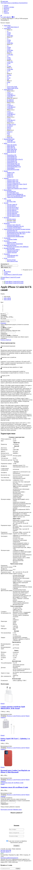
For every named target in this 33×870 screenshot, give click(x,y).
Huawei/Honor (7, 190)
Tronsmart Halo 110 (12, 230)
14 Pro (8, 48)
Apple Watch (7, 25)
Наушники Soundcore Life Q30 (15, 226)
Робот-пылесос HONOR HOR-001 (16, 195)
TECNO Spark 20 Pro (12, 211)
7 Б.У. (8, 134)
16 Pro (8, 34)
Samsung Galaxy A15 (12, 179)
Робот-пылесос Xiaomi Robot (15, 243)
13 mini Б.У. (10, 105)
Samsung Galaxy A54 (12, 187)
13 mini (9, 59)
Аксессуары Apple (12, 86)
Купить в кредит (5, 329)
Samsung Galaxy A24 (12, 181)
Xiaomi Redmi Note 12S (13, 163)
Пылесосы (7, 241)
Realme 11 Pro (10, 172)
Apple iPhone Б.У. (8, 89)
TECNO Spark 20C (12, 213)
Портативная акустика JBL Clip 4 (16, 233)
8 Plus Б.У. (9, 131)
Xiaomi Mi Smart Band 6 (13, 165)
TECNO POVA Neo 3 (13, 207)
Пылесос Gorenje (11, 242)
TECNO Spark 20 (11, 210)
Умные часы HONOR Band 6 (15, 197)
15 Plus (9, 40)
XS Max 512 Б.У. (11, 124)
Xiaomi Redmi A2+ (12, 158)
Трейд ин (6, 10)
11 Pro (8, 70)
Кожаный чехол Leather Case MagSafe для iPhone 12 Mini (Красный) (15, 771)
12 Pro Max (10, 62)
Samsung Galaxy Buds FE (14, 225)
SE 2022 (9, 51)
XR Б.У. (9, 127)
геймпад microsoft (12, 252)
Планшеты (7, 254)
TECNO (6, 203)
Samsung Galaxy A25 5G (13, 182)
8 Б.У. (8, 133)
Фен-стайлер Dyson (12, 261)
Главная (6, 5)
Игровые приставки (9, 248)
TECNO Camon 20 (12, 204)
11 (7, 72)
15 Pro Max (10, 43)
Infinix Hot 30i (11, 146)
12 (7, 64)
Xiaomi (6, 153)
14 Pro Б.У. (10, 96)
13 (7, 56)
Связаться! (4, 333)
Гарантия (6, 12)
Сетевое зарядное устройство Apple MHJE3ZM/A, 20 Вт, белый (13, 707)
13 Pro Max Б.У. (11, 107)
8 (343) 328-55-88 (6, 850)
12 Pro (8, 63)
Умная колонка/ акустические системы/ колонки (17, 229)
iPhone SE (9, 137)
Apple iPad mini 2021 (12, 255)
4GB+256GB (7, 299)
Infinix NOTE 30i (11, 150)
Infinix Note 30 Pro (12, 149)
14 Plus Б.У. (10, 94)
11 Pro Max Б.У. (11, 120)
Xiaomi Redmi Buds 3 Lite (14, 166)
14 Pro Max (10, 50)
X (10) (8, 78)
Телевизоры (7, 238)
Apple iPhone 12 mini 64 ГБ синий (13, 274)
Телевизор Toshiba (12, 239)
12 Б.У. (9, 111)
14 (7, 46)
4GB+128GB (7, 298)
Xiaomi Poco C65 (11, 155)
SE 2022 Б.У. (10, 101)
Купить (18, 868)
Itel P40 (9, 200)
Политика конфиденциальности (9, 857)
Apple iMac (10, 140)
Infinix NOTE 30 (11, 152)
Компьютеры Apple (9, 139)
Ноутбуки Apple (11, 222)
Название (16, 825)
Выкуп (6, 11)
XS (8, 76)
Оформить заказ (17, 809)
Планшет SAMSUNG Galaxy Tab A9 (17, 184)
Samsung (6, 178)
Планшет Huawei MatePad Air (15, 194)
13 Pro (8, 57)
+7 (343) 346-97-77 (7, 17)
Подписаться (4, 804)
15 (7, 38)
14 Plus (9, 47)
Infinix (5, 143)
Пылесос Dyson (11, 259)
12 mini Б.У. (10, 112)
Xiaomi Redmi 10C (12, 161)
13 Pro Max (10, 54)
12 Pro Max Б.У (11, 114)
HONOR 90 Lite (11, 191)
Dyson (5, 258)
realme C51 (10, 175)
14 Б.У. (9, 92)
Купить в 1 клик (11, 715)
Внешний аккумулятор (10, 245)
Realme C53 (10, 177)
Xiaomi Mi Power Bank (13, 169)
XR (8, 79)
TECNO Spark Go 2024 (13, 216)
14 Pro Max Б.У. (11, 95)
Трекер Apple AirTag (12, 88)
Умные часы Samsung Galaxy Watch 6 (17, 188)
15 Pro (8, 41)
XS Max (9, 75)
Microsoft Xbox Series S (13, 249)
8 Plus (8, 82)
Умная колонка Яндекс (13, 235)
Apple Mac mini (11, 142)
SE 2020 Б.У (10, 99)
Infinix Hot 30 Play (12, 144)
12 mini (9, 66)
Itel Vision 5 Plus (11, 201)
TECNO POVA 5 (11, 206)
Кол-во (2, 313)
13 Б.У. (9, 104)
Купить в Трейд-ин (6, 339)
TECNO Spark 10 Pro (12, 209)
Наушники (7, 223)
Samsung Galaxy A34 (12, 185)
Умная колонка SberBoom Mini (15, 236)
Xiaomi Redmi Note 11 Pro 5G (15, 159)
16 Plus (9, 32)
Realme (6, 171)
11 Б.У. (9, 118)
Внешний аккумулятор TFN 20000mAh (17, 246)
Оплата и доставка (9, 7)
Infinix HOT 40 (11, 147)
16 (7, 31)
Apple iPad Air (11, 257)
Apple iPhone (7, 28)
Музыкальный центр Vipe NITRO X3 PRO (18, 232)
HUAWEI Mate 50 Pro (13, 193)
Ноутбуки (6, 217)
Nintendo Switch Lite (12, 251)
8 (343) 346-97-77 (6, 851)
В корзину (3, 315)
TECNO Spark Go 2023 (13, 214)
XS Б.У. (9, 128)
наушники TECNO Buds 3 (14, 227)
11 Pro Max (10, 69)
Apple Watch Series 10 (13, 27)
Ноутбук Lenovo (11, 219)
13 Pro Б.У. (10, 108)
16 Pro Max (10, 35)
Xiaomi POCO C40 (12, 162)
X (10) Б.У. (10, 126)
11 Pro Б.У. (10, 121)
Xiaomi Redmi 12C (12, 156)
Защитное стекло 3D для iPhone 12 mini (14, 787)
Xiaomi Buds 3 (11, 168)
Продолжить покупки (7, 809)
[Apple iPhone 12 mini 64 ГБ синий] (13, 281)
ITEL (5, 198)
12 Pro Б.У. (10, 115)
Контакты (6, 8)
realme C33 (10, 174)
